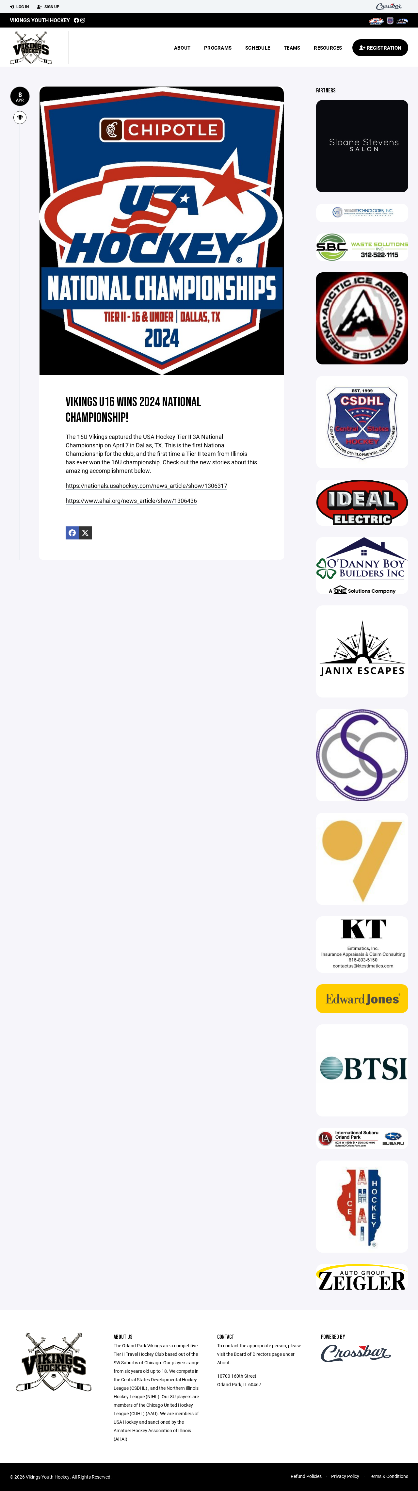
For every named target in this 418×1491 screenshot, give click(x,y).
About (182, 47)
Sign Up (51, 6)
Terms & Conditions (388, 1476)
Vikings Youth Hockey (40, 20)
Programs (218, 47)
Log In (22, 6)
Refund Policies (306, 1476)
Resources (328, 47)
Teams (292, 47)
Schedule (257, 47)
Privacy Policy (345, 1476)
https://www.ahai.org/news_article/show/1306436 (131, 501)
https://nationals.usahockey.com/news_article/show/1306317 (146, 485)
